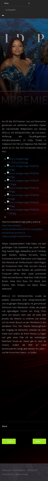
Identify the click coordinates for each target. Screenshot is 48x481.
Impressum (6, 470)
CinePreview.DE (19, 470)
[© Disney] (26, 160)
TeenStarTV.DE (8, 474)
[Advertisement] (24, 386)
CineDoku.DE (32, 470)
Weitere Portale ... (22, 474)
